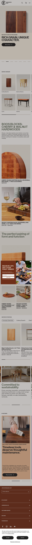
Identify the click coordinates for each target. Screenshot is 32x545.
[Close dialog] (30, 261)
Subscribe (8, 277)
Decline (22, 537)
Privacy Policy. (10, 533)
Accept (7, 537)
